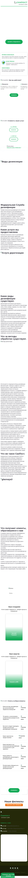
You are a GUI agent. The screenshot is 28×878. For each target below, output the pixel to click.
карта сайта (22, 568)
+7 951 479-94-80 (12, 831)
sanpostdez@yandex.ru (13, 825)
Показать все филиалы (14, 804)
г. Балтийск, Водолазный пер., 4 (15, 828)
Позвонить (14, 95)
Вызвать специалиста (14, 41)
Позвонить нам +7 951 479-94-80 (8, 875)
